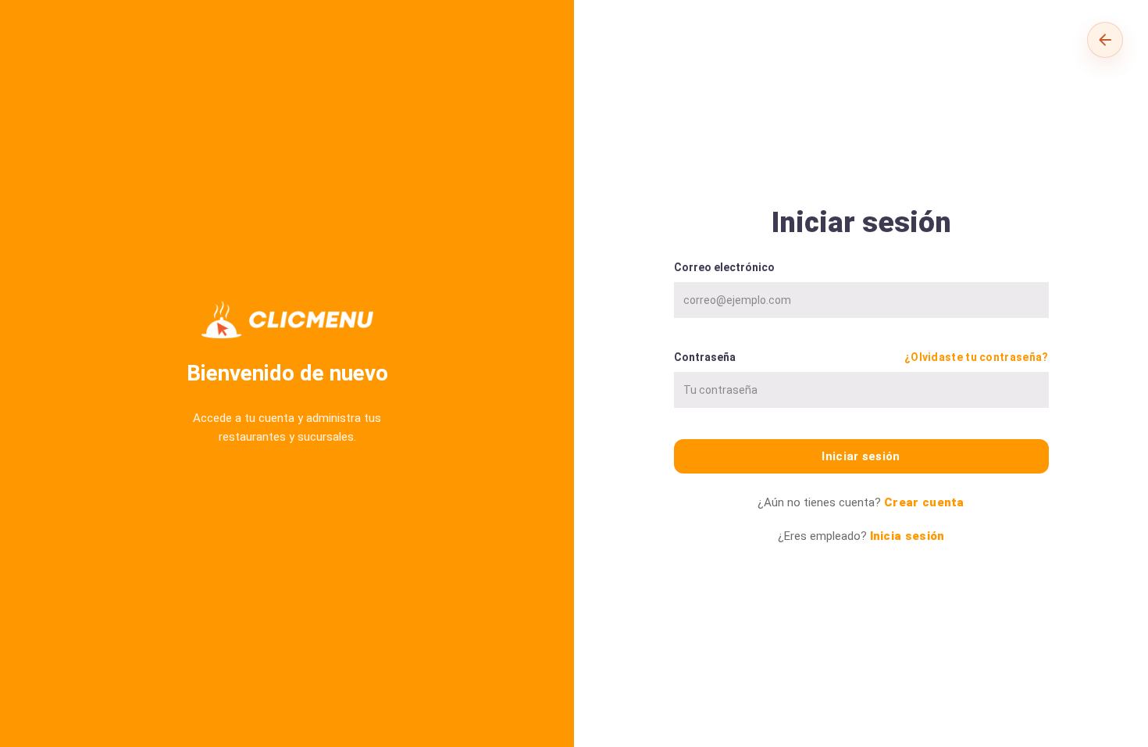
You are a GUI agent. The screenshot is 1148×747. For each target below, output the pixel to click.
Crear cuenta (924, 502)
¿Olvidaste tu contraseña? (976, 357)
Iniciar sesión (861, 456)
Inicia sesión (907, 536)
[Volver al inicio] (1105, 40)
